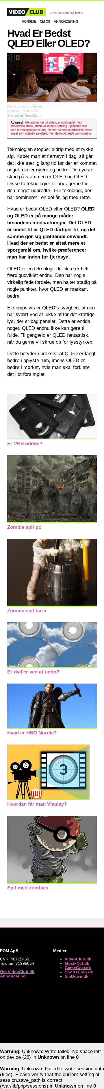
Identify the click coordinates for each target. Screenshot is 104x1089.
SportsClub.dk (79, 972)
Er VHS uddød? (24, 443)
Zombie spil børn (26, 610)
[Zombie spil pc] (52, 521)
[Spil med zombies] (52, 882)
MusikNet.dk (77, 963)
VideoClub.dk (78, 959)
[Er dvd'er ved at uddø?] (52, 666)
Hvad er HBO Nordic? (32, 733)
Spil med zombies (27, 888)
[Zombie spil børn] (52, 605)
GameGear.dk (78, 968)
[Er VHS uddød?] (52, 438)
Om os (45, 22)
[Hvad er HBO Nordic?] (52, 727)
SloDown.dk (76, 976)
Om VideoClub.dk (17, 972)
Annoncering (66, 22)
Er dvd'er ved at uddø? (33, 672)
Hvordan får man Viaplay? (37, 804)
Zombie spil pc (24, 527)
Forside (29, 22)
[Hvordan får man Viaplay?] (48, 798)
